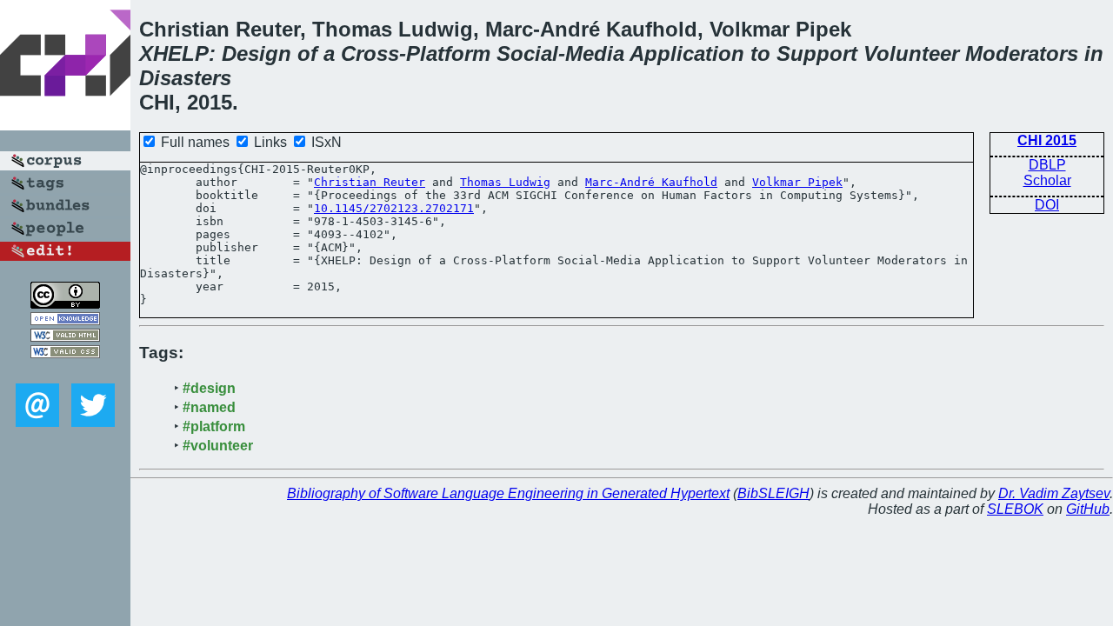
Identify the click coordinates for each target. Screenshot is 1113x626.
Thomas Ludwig (505, 182)
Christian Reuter (369, 182)
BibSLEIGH (773, 493)
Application (687, 53)
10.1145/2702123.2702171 (394, 208)
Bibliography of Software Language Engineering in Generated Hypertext (508, 493)
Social (527, 53)
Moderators (1021, 53)
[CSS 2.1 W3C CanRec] (65, 370)
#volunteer (218, 445)
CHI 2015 (1046, 140)
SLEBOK (1015, 509)
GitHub (1088, 509)
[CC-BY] (65, 303)
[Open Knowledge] (65, 320)
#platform (214, 426)
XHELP (174, 53)
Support (816, 53)
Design (256, 53)
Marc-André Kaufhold (651, 182)
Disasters (185, 78)
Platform (448, 53)
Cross (370, 53)
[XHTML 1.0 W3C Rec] (65, 337)
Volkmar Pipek (797, 182)
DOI (1047, 204)
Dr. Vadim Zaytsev (1054, 493)
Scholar (1047, 180)
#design (209, 388)
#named (209, 407)
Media (594, 53)
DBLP (1047, 164)
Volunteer (911, 53)
